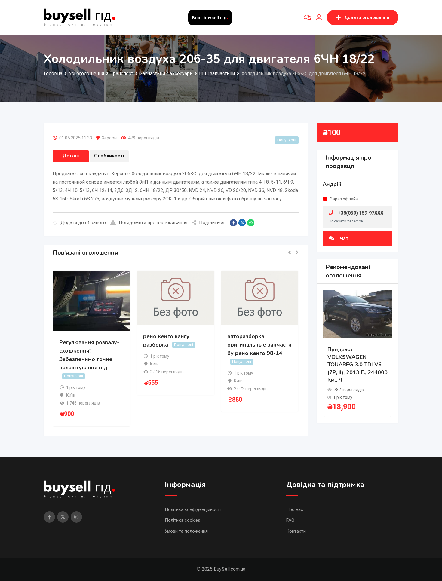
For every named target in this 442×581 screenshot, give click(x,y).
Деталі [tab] (71, 156)
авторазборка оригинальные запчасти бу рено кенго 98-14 (259, 345)
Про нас (294, 509)
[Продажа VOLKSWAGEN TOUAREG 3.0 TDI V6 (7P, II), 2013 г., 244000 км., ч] (357, 314)
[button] (289, 253)
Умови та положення (186, 531)
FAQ (290, 520)
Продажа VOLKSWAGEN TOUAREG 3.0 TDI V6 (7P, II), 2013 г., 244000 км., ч (357, 365)
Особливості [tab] (109, 156)
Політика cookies (182, 520)
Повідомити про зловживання (153, 222)
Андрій (332, 184)
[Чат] (307, 17)
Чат (343, 238)
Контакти (296, 531)
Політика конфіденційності (193, 509)
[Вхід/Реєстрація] (319, 17)
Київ (70, 395)
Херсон (109, 138)
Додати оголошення (366, 17)
